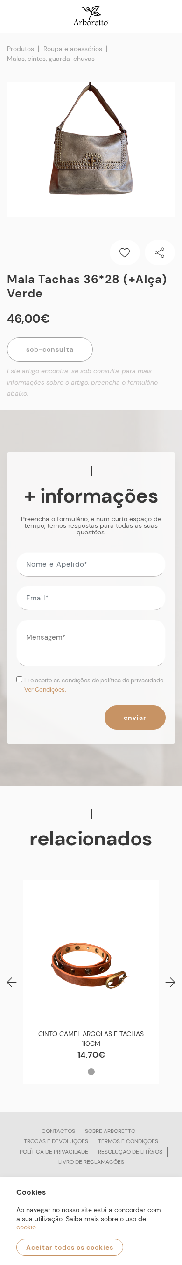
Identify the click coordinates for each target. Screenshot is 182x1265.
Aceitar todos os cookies (69, 1247)
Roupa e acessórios (72, 48)
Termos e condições (128, 1141)
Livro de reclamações (91, 1162)
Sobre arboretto (110, 1131)
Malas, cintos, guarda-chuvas (51, 58)
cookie (26, 1227)
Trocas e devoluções (56, 1141)
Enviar (135, 717)
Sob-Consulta (50, 349)
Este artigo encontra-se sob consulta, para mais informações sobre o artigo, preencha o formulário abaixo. (82, 382)
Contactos (58, 1131)
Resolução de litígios (130, 1151)
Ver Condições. (45, 690)
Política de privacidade (54, 1151)
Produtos (20, 48)
